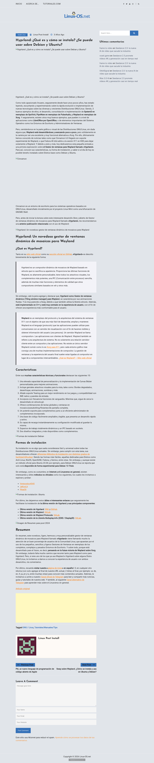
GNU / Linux (28, 627)
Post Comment (23, 730)
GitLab (47, 512)
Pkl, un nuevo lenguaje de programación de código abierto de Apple (35, 670)
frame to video (106, 48)
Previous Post (27, 665)
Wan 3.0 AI (104, 78)
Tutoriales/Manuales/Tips (45, 627)
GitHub (54, 509)
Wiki (47, 509)
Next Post (86, 665)
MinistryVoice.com (79, 759)
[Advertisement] (56, 608)
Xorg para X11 (53, 347)
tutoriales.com (52, 4)
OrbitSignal (104, 71)
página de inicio (55, 568)
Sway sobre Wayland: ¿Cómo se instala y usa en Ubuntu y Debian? (76, 670)
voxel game (105, 55)
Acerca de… (32, 4)
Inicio (19, 4)
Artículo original (23, 588)
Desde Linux (22, 35)
